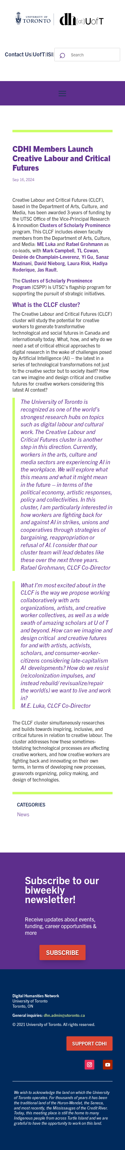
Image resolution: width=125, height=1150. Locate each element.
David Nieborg (49, 263)
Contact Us (18, 54)
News (23, 814)
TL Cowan (87, 250)
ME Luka (46, 244)
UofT (39, 54)
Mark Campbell (58, 250)
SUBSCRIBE (62, 952)
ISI (49, 54)
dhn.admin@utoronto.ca (64, 1015)
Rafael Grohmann (84, 244)
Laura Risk (78, 263)
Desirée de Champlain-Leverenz (45, 257)
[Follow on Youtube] (108, 1065)
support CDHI (89, 1043)
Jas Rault (47, 269)
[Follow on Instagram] (89, 1065)
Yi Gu (87, 257)
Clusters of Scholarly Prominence (75, 225)
